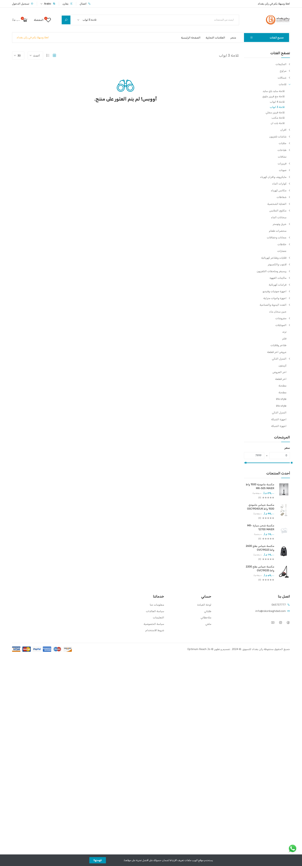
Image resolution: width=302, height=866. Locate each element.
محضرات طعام (277, 230)
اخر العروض (279, 372)
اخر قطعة (280, 379)
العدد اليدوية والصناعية (273, 304)
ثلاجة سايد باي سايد (274, 91)
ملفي (208, 624)
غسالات (282, 77)
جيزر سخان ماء (277, 311)
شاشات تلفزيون (277, 136)
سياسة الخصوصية (154, 624)
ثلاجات (282, 84)
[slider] (291, 463)
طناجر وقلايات (278, 345)
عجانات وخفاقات (276, 237)
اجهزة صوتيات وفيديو (274, 291)
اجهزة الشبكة (278, 419)
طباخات (282, 150)
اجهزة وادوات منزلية (274, 298)
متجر (233, 37)
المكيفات (281, 64)
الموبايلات (280, 325)
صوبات (282, 170)
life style (281, 399)
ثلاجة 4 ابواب (277, 101)
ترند (284, 331)
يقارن (66, 3)
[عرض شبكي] (54, 55)
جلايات (282, 143)
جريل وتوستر (279, 224)
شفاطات (281, 197)
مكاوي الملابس (277, 210)
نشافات (282, 156)
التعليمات (158, 617)
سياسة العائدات (155, 611)
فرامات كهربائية (277, 284)
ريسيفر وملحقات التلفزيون (271, 271)
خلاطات (282, 244)
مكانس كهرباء (278, 190)
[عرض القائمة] (48, 55)
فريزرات (282, 163)
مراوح (283, 70)
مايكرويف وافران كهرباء (273, 177)
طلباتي (207, 611)
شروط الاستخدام (154, 630)
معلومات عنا (157, 604)
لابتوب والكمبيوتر (277, 264)
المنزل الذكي (279, 358)
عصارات (281, 251)
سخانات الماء (278, 217)
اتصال (83, 3)
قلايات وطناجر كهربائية (273, 257)
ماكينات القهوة (278, 277)
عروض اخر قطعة (276, 352)
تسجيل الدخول (21, 3)
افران (283, 129)
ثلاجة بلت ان (278, 123)
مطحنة (282, 385)
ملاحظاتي (206, 617)
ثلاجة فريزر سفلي (275, 112)
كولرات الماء (279, 183)
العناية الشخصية (276, 203)
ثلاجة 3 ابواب (277, 107)
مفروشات (280, 318)
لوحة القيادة (204, 604)
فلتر (284, 338)
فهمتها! (98, 860)
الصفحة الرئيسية (190, 37)
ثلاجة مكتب (278, 117)
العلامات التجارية (215, 37)
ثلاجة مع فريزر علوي (273, 96)
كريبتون (282, 365)
